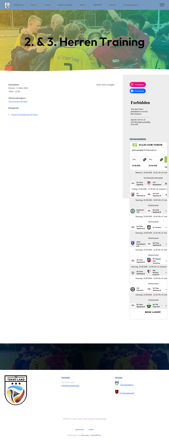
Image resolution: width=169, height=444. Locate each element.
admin (91, 429)
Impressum (79, 429)
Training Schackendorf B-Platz (24, 114)
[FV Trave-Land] (7, 5)
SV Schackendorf (126, 393)
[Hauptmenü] (162, 4)
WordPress (96, 435)
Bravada (85, 435)
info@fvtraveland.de (70, 385)
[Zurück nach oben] (158, 433)
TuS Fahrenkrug (126, 385)
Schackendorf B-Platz (17, 101)
